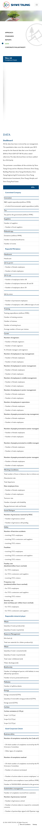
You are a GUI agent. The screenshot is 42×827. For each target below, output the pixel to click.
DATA (7, 44)
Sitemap (35, 824)
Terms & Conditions (25, 824)
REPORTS (8, 40)
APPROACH (9, 32)
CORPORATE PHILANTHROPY (15, 47)
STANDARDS (9, 36)
